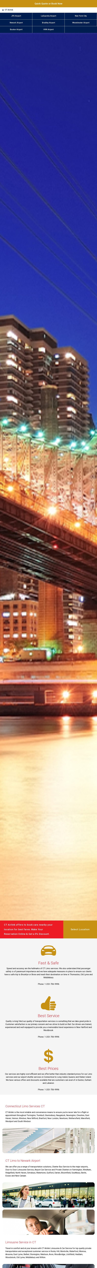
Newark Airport (16, 23)
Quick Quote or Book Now (48, 3)
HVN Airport (48, 29)
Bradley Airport (48, 23)
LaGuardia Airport (48, 16)
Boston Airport (16, 29)
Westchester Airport (80, 23)
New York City (81, 16)
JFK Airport (16, 16)
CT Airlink (9, 10)
